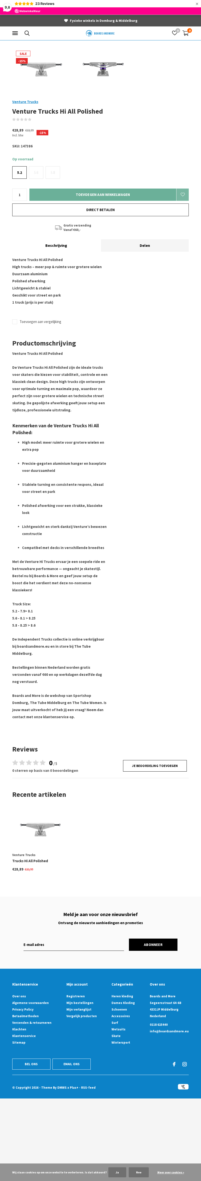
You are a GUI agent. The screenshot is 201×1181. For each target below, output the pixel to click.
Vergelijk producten (81, 1016)
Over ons (19, 996)
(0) (35, 119)
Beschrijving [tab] (56, 245)
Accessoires (121, 1016)
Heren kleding (122, 996)
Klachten (19, 1029)
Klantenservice (24, 1036)
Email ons (71, 1064)
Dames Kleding (123, 1003)
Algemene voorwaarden (30, 1003)
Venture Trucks (25, 101)
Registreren (75, 996)
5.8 (53, 172)
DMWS (62, 1088)
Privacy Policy (23, 1009)
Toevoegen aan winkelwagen (103, 194)
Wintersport (121, 1042)
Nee (138, 1172)
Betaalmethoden (25, 1016)
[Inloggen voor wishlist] (182, 195)
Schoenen (119, 1009)
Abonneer (153, 944)
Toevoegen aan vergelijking (40, 321)
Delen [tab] (145, 245)
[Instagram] (184, 1064)
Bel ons (31, 1064)
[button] (16, 33)
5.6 (36, 172)
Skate (116, 1036)
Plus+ (74, 1088)
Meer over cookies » (170, 1172)
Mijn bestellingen (79, 1003)
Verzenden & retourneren (31, 1023)
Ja (117, 1172)
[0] (185, 33)
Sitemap (18, 1042)
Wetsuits (119, 1029)
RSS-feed (88, 1088)
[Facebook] (174, 1064)
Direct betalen (100, 209)
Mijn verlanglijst (78, 1009)
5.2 (19, 172)
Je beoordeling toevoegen (155, 766)
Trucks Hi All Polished (30, 861)
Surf (115, 1023)
